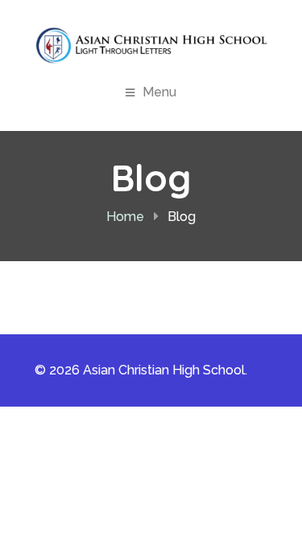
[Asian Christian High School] (151, 45)
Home (125, 216)
